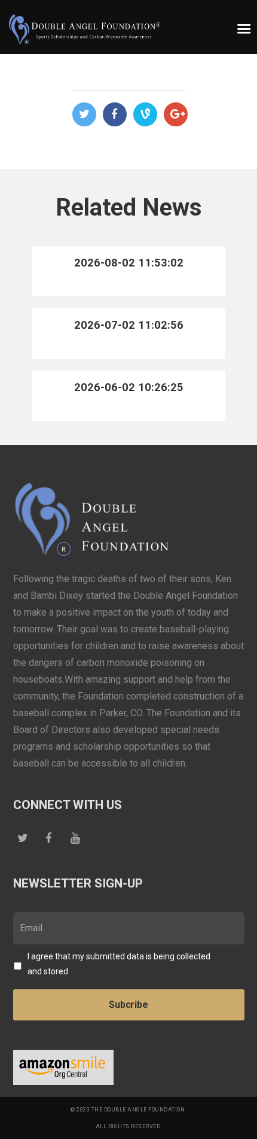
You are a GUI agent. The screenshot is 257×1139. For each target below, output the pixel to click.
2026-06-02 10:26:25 (128, 387)
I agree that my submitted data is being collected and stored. (118, 964)
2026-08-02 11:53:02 (128, 262)
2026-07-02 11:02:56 (128, 325)
